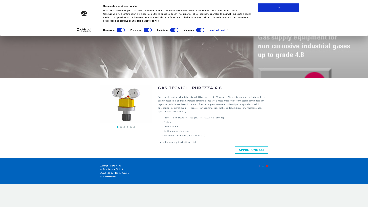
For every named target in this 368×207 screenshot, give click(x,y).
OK (278, 7)
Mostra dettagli (217, 30)
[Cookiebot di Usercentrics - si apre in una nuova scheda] (84, 30)
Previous (103, 104)
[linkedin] (263, 166)
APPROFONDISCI (251, 150)
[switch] (148, 30)
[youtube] (267, 166)
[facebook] (260, 166)
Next (149, 104)
